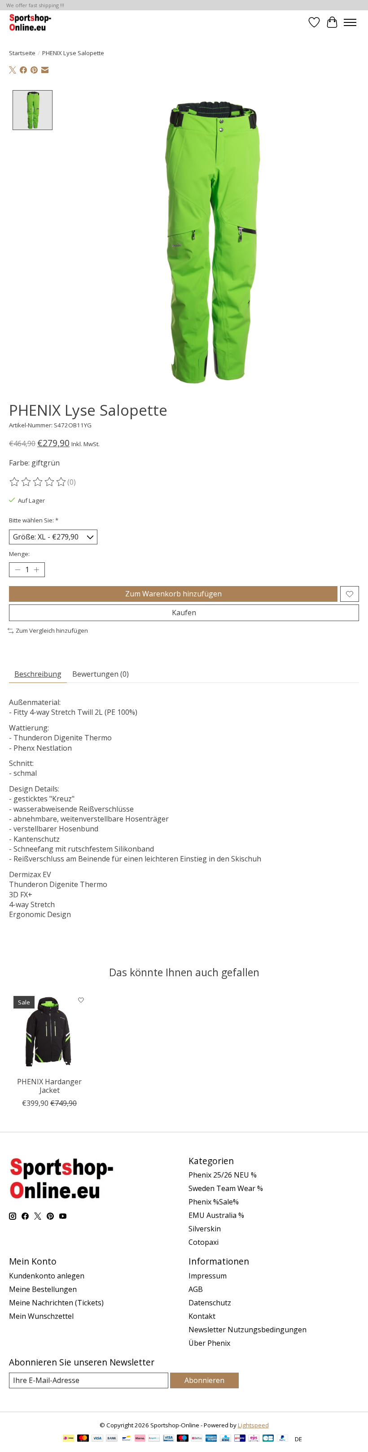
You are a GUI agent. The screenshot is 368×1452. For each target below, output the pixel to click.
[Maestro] (182, 1439)
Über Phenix (209, 1343)
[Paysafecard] (154, 1439)
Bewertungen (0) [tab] (100, 674)
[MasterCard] (83, 1439)
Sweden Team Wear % (225, 1188)
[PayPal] (283, 1439)
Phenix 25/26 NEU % (222, 1175)
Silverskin (204, 1229)
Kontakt (201, 1316)
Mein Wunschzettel (41, 1316)
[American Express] (211, 1439)
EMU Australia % (216, 1215)
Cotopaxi (203, 1242)
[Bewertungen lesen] (38, 482)
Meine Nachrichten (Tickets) (56, 1303)
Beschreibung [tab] (37, 674)
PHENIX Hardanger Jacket (49, 1086)
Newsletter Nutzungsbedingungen (247, 1330)
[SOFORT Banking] (140, 1439)
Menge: (19, 554)
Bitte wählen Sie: (33, 520)
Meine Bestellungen (43, 1289)
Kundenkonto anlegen (46, 1276)
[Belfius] (196, 1439)
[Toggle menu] (350, 22)
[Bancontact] (126, 1439)
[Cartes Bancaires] (268, 1439)
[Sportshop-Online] (31, 22)
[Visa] (97, 1439)
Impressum (207, 1276)
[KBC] (225, 1439)
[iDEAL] (68, 1439)
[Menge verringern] (17, 570)
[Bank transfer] (112, 1439)
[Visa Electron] (168, 1439)
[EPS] (253, 1439)
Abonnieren (204, 1380)
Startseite (22, 53)
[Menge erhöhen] (36, 570)
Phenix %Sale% (213, 1202)
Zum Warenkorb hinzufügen (173, 594)
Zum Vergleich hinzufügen (52, 630)
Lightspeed (253, 1425)
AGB (195, 1289)
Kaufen (184, 612)
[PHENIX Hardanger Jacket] (49, 1031)
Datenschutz (209, 1303)
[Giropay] (239, 1439)
